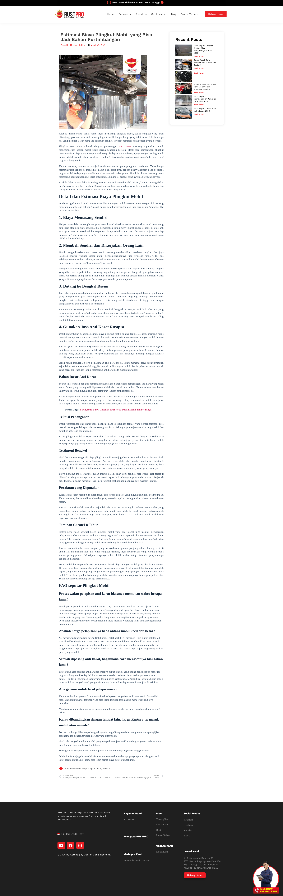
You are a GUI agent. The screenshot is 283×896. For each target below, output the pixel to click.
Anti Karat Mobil (73, 768)
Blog (173, 14)
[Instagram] (80, 845)
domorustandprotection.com (137, 860)
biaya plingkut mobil (91, 768)
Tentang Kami (163, 819)
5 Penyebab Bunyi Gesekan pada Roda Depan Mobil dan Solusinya (116, 409)
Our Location (158, 14)
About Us (141, 14)
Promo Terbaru (189, 14)
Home (110, 14)
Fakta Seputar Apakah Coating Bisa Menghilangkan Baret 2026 (203, 49)
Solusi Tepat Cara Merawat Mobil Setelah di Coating (205, 62)
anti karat (125, 146)
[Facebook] (70, 845)
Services (123, 14)
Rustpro (106, 768)
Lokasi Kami (162, 824)
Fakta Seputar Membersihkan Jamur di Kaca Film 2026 (205, 98)
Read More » (199, 56)
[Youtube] (61, 845)
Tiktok (187, 835)
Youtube (187, 830)
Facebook (188, 825)
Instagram (188, 819)
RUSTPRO (129, 819)
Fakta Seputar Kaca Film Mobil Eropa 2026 (205, 109)
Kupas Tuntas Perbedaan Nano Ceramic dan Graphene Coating (205, 86)
